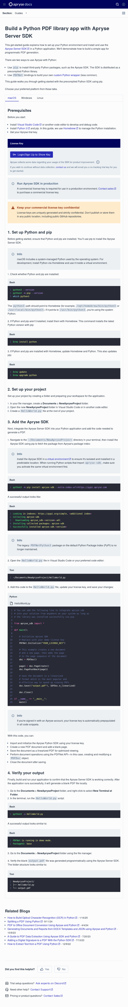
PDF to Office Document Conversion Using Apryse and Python (42, 925)
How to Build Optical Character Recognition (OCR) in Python (41, 917)
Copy (113, 294)
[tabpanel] (64, 498)
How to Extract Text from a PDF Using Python (32, 944)
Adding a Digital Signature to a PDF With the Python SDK (39, 940)
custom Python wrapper (67, 75)
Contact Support (40, 989)
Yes (47, 969)
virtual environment (57, 459)
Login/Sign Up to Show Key (34, 154)
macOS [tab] (12, 97)
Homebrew (69, 128)
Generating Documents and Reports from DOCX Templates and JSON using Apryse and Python (60, 929)
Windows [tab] (26, 97)
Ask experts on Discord (50, 983)
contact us (61, 167)
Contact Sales (52, 995)
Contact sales (105, 188)
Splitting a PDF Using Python (23, 921)
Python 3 (22, 128)
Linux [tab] (40, 97)
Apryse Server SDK (16, 48)
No (64, 969)
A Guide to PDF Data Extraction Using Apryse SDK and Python (42, 936)
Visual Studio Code (28, 124)
